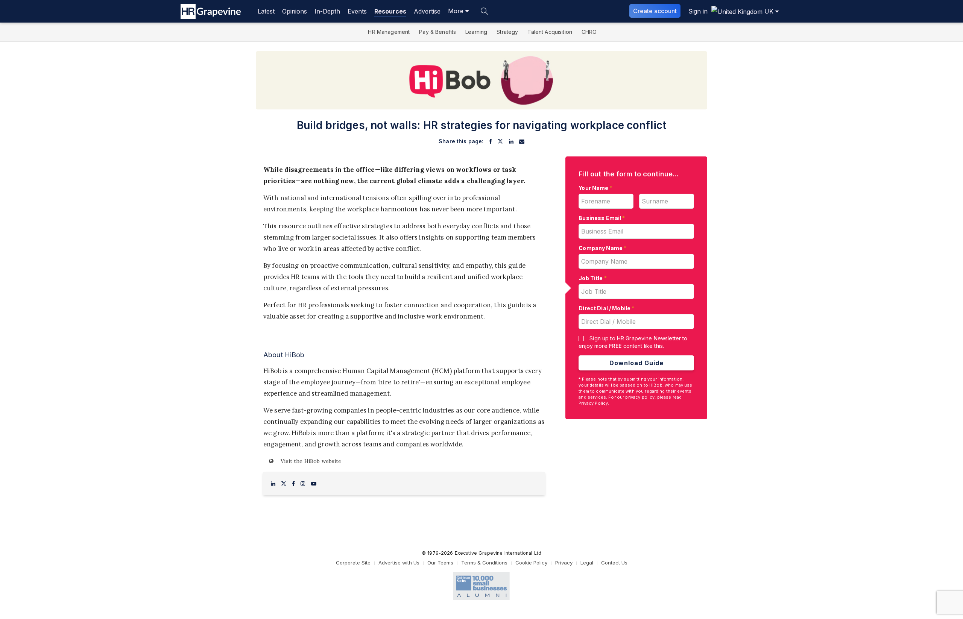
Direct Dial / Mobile (606, 308)
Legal (586, 563)
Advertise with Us (398, 563)
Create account (655, 11)
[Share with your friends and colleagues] (521, 141)
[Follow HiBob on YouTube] (313, 483)
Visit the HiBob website (310, 461)
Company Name (602, 248)
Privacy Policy (593, 403)
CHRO (589, 32)
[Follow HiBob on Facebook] (293, 483)
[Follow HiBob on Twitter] (283, 483)
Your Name (595, 188)
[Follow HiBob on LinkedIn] (273, 483)
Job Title (593, 278)
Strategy (507, 32)
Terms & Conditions (484, 563)
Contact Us (614, 563)
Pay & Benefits (437, 32)
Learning (476, 32)
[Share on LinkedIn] (511, 141)
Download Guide (636, 363)
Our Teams (440, 563)
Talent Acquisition (549, 32)
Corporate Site (353, 563)
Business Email (602, 218)
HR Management (389, 32)
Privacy (564, 563)
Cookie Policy (531, 563)
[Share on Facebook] (490, 141)
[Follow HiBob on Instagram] (303, 483)
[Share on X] (500, 141)
